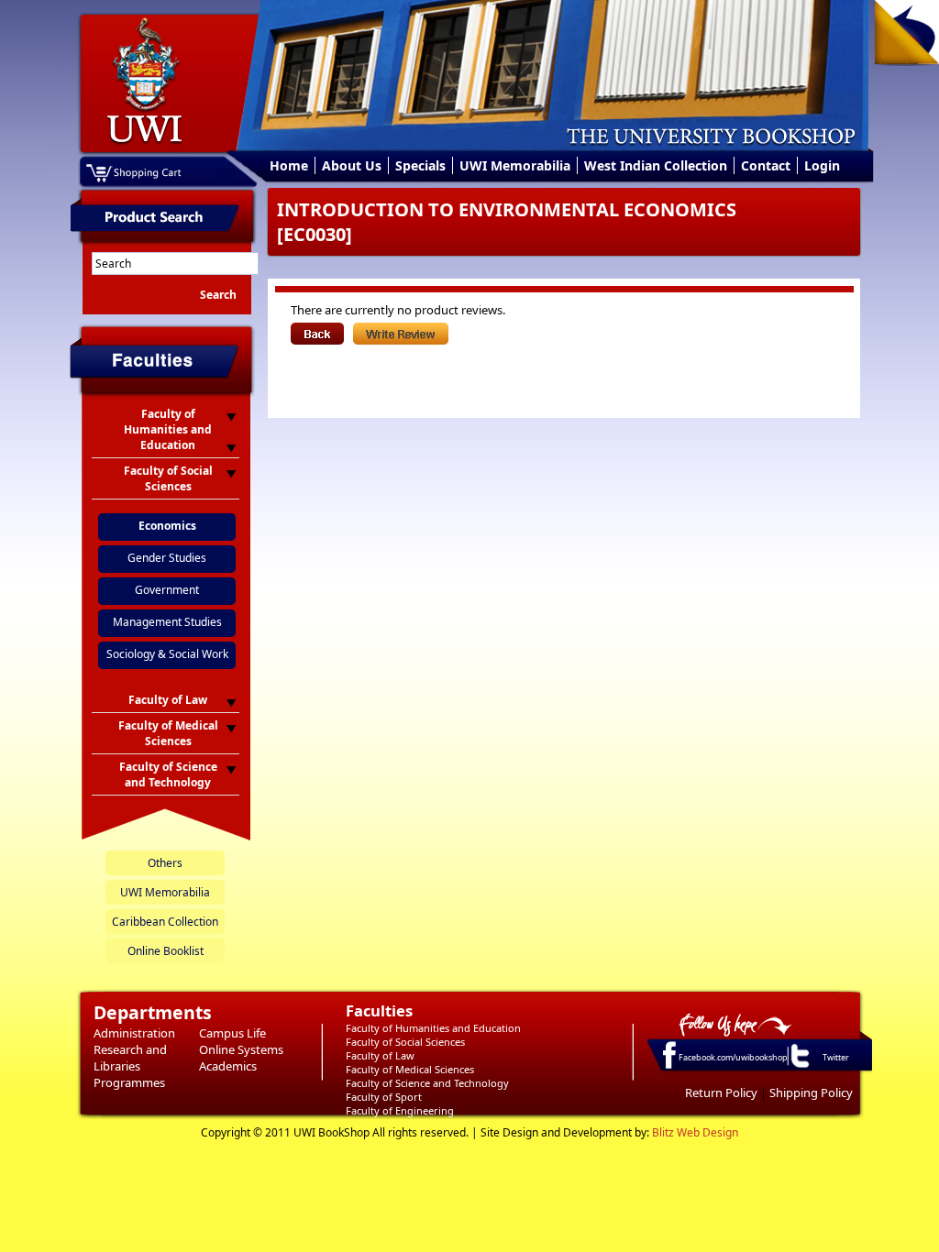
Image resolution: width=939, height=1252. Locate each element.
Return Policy (721, 1092)
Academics (228, 1066)
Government (167, 590)
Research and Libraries (130, 1057)
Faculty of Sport (384, 1097)
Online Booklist (165, 951)
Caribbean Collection (165, 921)
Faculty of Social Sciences (405, 1042)
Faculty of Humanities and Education (433, 1028)
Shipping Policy (811, 1092)
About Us (351, 165)
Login (822, 165)
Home (289, 165)
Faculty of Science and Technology (427, 1083)
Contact (765, 165)
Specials (420, 165)
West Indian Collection (655, 165)
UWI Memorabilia (514, 165)
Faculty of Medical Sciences (410, 1069)
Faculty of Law (380, 1055)
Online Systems (241, 1049)
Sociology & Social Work (167, 654)
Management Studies (167, 622)
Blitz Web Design (695, 1132)
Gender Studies (166, 558)
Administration (134, 1033)
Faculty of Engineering (400, 1110)
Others (165, 863)
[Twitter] (799, 1067)
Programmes (129, 1082)
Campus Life (232, 1033)
